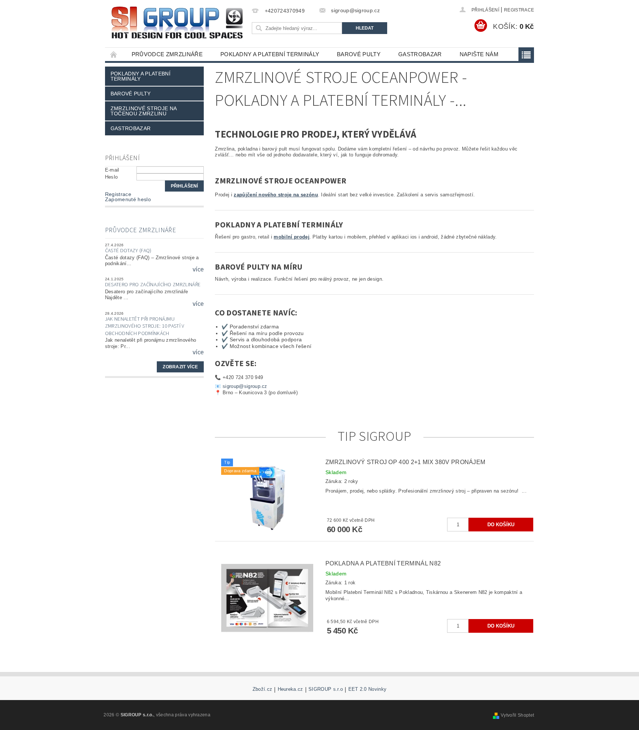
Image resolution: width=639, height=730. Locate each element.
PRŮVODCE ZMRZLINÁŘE (167, 54)
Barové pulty (359, 54)
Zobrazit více (180, 366)
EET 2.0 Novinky (367, 689)
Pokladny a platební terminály (269, 54)
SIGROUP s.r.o (325, 689)
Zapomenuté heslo (128, 199)
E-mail (112, 170)
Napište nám (479, 54)
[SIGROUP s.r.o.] (177, 22)
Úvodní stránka (114, 54)
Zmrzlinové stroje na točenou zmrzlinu (144, 110)
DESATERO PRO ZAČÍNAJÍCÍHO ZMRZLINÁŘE (153, 284)
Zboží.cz (263, 689)
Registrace (519, 10)
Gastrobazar (420, 54)
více (198, 270)
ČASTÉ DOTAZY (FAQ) (128, 250)
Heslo (111, 177)
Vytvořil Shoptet (517, 715)
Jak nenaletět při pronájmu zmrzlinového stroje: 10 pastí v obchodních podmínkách (145, 326)
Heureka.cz (290, 689)
